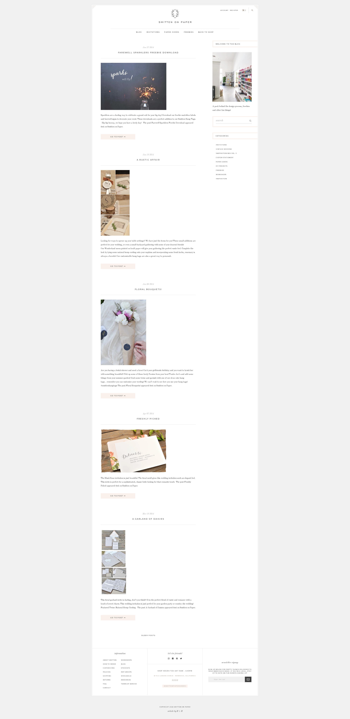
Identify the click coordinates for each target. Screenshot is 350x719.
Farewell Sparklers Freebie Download (148, 52)
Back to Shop (206, 32)
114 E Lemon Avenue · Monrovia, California (175, 678)
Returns (107, 679)
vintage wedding (224, 149)
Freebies (189, 32)
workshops (221, 174)
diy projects (222, 166)
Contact (107, 687)
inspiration (221, 178)
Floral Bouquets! (148, 289)
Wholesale (126, 676)
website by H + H (175, 711)
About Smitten (109, 660)
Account (224, 10)
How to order (109, 664)
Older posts (148, 635)
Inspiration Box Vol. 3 (226, 153)
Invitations (153, 32)
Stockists (125, 668)
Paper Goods (171, 32)
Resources (126, 679)
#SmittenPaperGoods (175, 686)
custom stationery (225, 157)
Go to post (117, 137)
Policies (106, 672)
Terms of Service (129, 683)
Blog (139, 32)
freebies (220, 170)
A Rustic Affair (148, 160)
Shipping (107, 676)
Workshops (126, 660)
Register (234, 10)
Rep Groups (126, 672)
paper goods (222, 162)
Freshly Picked (148, 419)
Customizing (109, 668)
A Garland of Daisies (148, 519)
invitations (221, 145)
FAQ (104, 683)
